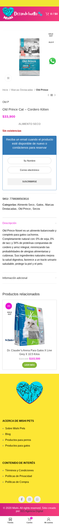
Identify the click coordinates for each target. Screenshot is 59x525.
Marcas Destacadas (22, 89)
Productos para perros (18, 440)
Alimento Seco (25, 204)
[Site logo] (22, 13)
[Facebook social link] (21, 499)
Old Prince (42, 89)
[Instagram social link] (29, 499)
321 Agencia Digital (31, 511)
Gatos (39, 204)
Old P (5, 102)
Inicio (5, 89)
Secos (36, 208)
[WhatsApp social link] (37, 499)
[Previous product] (48, 95)
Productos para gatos (17, 445)
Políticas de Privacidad (18, 476)
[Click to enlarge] (8, 78)
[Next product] (55, 95)
